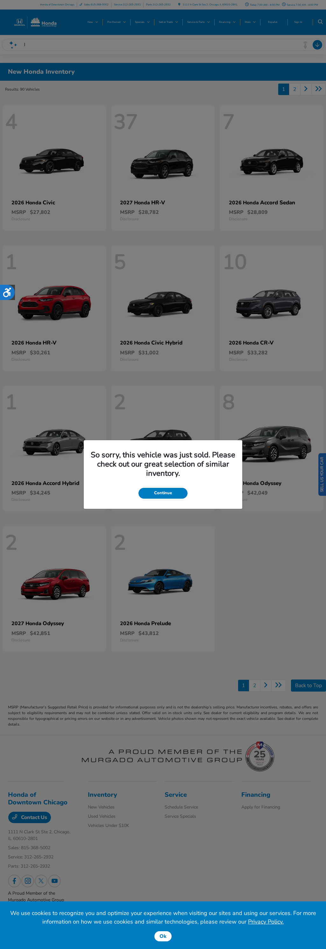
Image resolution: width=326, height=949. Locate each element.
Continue (163, 493)
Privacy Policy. (266, 921)
